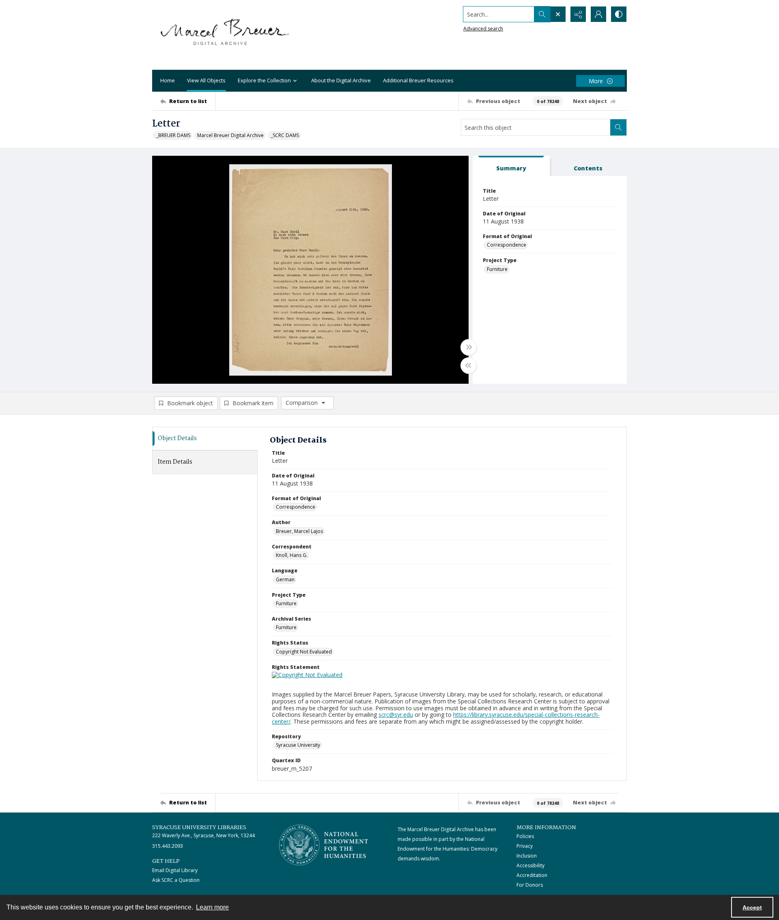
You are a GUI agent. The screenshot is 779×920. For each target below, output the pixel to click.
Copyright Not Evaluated (304, 651)
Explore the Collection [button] (264, 80)
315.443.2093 (167, 846)
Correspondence (506, 244)
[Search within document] (618, 127)
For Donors (529, 884)
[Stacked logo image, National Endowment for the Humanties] (323, 845)
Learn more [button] (212, 907)
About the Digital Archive (341, 80)
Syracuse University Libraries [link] (199, 827)
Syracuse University (298, 745)
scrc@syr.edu (396, 714)
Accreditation (531, 875)
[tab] (511, 166)
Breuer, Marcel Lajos (299, 531)
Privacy (524, 846)
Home (167, 80)
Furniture (497, 269)
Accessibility (530, 865)
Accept (752, 907)
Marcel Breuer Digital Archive (230, 135)
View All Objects (206, 80)
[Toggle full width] (469, 347)
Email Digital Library (175, 870)
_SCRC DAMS (285, 135)
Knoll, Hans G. (292, 555)
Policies (525, 836)
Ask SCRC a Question (176, 880)
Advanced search (483, 28)
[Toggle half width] (469, 365)
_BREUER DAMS (173, 135)
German (285, 579)
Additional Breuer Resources (418, 80)
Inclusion (526, 855)
